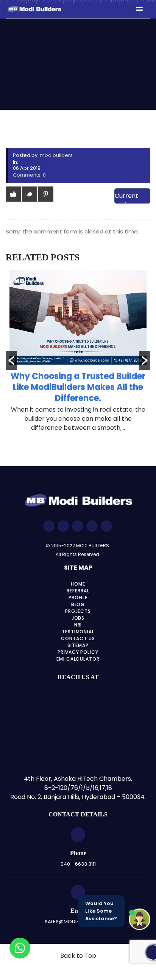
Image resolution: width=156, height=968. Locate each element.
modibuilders (56, 155)
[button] (11, 360)
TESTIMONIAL (78, 631)
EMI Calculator (78, 659)
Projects (78, 611)
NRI (78, 625)
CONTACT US (78, 638)
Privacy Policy (78, 652)
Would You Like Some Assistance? (101, 911)
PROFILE (78, 597)
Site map (78, 567)
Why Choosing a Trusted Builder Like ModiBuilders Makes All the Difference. (78, 387)
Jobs (78, 618)
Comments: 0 (29, 175)
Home (78, 584)
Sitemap (78, 645)
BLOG (78, 604)
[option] (78, 355)
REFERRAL (78, 590)
